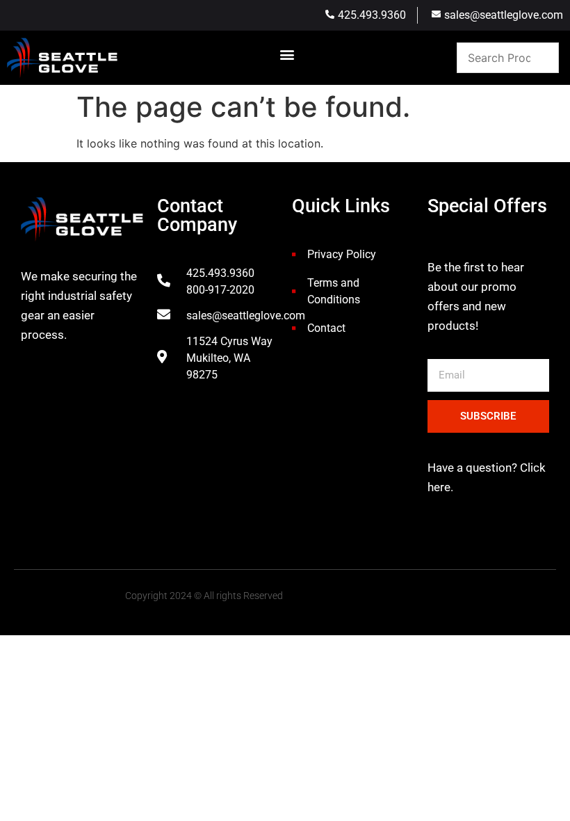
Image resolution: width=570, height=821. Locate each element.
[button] (287, 54)
